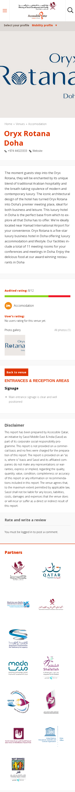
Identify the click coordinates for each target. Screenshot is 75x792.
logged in (26, 532)
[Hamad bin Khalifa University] (18, 605)
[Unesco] (51, 736)
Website (37, 151)
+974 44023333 (17, 151)
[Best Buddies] (18, 770)
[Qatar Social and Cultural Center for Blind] (18, 702)
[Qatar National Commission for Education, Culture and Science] (51, 605)
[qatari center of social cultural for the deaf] (51, 702)
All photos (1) (62, 330)
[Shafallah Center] (51, 668)
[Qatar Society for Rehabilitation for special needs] (18, 736)
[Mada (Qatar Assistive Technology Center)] (18, 668)
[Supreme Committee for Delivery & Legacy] (18, 639)
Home (8, 124)
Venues (20, 124)
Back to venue (16, 372)
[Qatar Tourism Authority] (51, 571)
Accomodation (37, 124)
